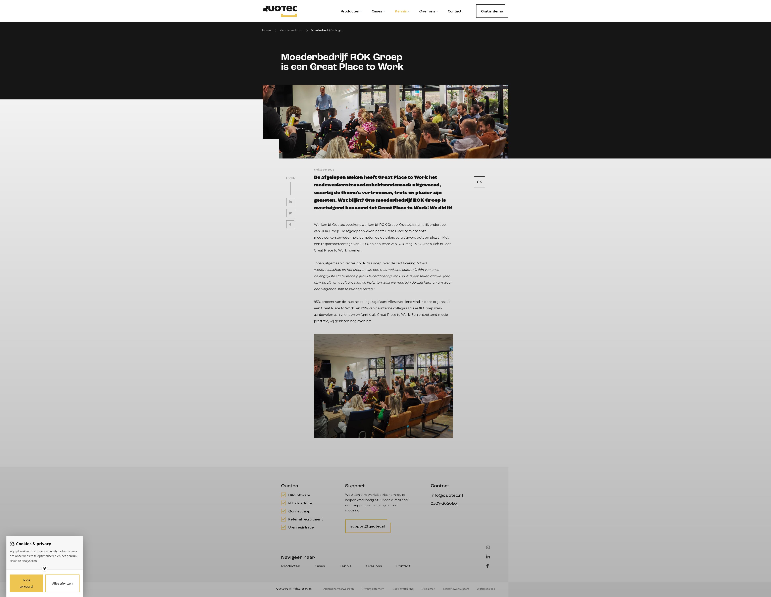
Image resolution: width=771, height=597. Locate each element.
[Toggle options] (44, 568)
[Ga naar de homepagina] (280, 11)
